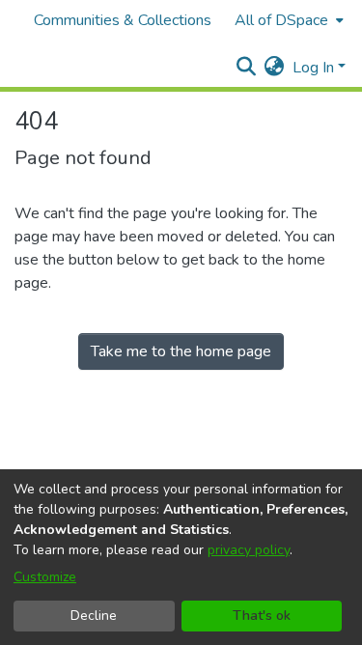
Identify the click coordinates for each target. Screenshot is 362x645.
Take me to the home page (181, 351)
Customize (45, 577)
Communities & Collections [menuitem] (122, 20)
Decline (93, 615)
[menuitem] (287, 20)
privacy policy (249, 550)
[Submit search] (247, 67)
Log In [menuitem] (313, 67)
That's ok (262, 615)
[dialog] (181, 557)
